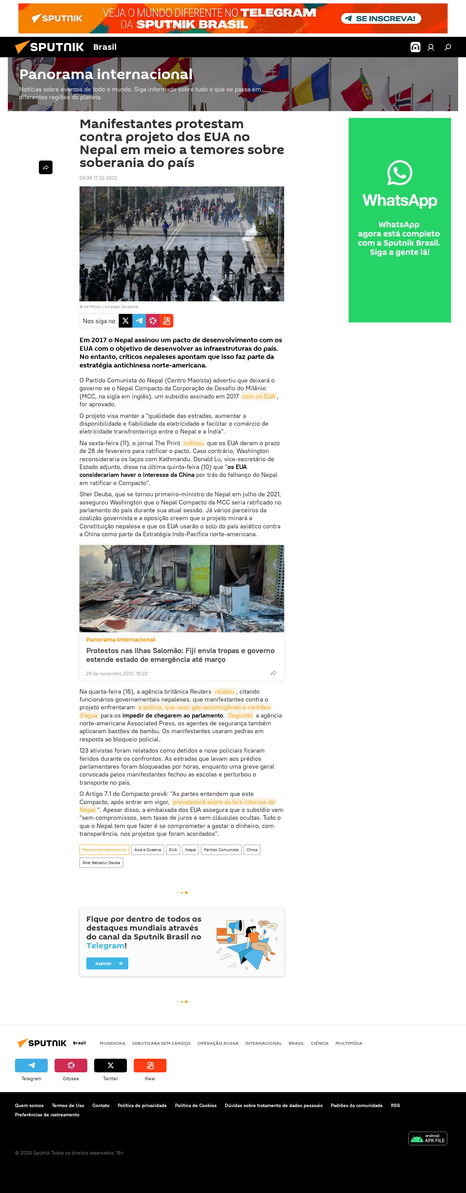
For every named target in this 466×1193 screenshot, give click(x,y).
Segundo (240, 715)
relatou (224, 691)
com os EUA (258, 396)
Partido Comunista (221, 849)
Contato (101, 1105)
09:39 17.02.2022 (98, 178)
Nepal (190, 849)
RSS (395, 1105)
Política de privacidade (142, 1105)
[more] (273, 673)
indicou (194, 443)
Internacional (263, 1043)
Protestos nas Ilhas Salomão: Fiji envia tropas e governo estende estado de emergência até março (180, 655)
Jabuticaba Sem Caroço (161, 1043)
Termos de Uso (68, 1105)
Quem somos (29, 1105)
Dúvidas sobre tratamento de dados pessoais (274, 1105)
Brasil (296, 1043)
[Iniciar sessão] (431, 47)
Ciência (320, 1043)
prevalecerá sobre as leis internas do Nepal (178, 806)
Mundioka (112, 1043)
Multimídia (348, 1043)
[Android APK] (428, 1139)
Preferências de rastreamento (47, 1115)
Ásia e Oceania (147, 849)
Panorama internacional (120, 639)
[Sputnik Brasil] (52, 55)
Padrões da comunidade (357, 1105)
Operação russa (218, 1043)
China (252, 849)
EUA (173, 849)
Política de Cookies (196, 1105)
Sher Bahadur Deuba (101, 862)
